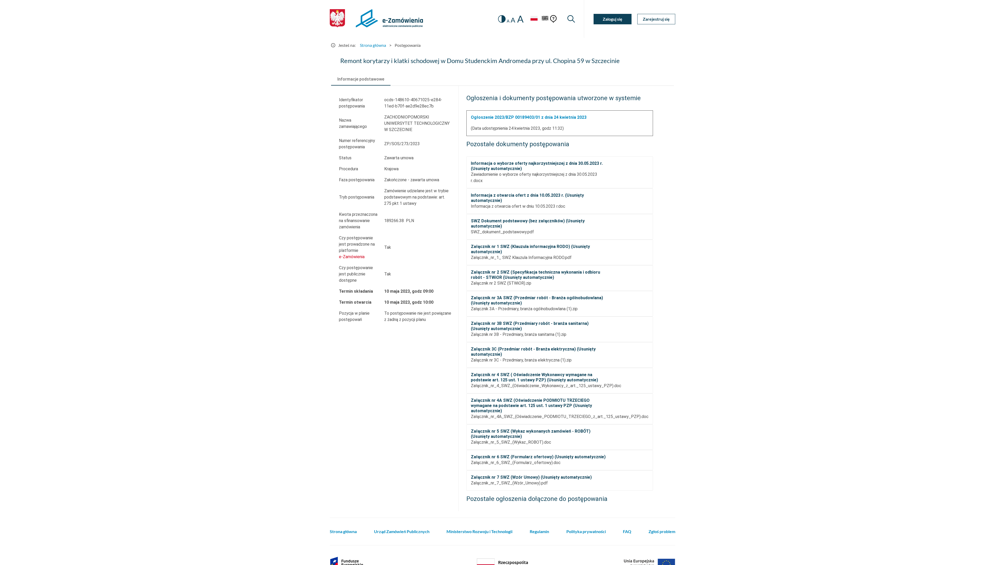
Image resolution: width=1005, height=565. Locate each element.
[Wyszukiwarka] (571, 19)
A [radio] (508, 21)
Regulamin (539, 531)
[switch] (501, 19)
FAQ (627, 531)
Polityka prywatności (586, 531)
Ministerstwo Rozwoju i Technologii (479, 531)
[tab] (360, 79)
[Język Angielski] (545, 18)
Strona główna (373, 45)
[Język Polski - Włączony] (534, 18)
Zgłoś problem (662, 531)
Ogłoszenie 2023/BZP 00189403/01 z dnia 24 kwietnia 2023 (529, 117)
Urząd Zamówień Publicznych (401, 531)
